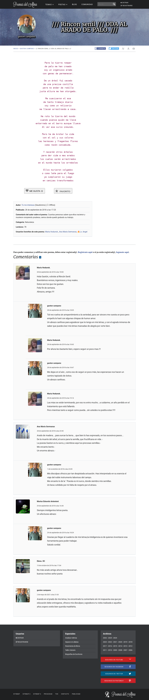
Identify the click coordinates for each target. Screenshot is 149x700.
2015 (115, 646)
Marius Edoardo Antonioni (48, 501)
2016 (110, 646)
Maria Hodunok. (51, 232)
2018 (130, 642)
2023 (105, 642)
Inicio (15, 48)
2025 (110, 638)
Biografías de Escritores (73, 654)
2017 (105, 646)
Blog (74, 4)
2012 (130, 646)
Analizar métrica (71, 638)
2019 (125, 642)
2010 (110, 650)
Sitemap (16, 694)
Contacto (65, 694)
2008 (120, 650)
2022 (110, 642)
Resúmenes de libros (72, 646)
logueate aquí (122, 252)
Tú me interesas (28, 205)
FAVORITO (64, 191)
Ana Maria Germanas (68, 232)
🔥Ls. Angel (82, 232)
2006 (130, 650)
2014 (120, 646)
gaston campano (27, 48)
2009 (115, 650)
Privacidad (48, 694)
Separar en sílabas (71, 642)
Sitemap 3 (37, 694)
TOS (56, 694)
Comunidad (87, 4)
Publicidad (76, 694)
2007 (125, 650)
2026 (105, 638)
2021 (115, 642)
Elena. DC (41, 561)
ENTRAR (125, 2)
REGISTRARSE (128, 5)
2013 (125, 646)
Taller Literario (70, 650)
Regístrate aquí (85, 252)
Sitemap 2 (26, 694)
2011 (105, 650)
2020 (120, 642)
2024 (115, 638)
